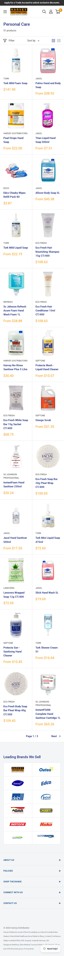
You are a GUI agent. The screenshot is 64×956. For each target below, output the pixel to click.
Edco (6, 188)
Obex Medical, (24, 945)
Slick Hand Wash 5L (46, 592)
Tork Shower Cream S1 (46, 649)
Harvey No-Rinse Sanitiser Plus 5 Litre (15, 367)
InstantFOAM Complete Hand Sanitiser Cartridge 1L (47, 713)
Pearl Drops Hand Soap (13, 140)
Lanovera (8, 588)
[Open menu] (5, 11)
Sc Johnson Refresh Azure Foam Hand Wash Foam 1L (14, 310)
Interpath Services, (38, 940)
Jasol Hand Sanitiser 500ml (15, 539)
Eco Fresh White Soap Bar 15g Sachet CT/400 (15, 424)
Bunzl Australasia (31, 932)
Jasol (38, 78)
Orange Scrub (43, 420)
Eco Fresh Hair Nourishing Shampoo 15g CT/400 (47, 251)
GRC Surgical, (26, 940)
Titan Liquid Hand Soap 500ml (45, 140)
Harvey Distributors (15, 133)
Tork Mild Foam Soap (15, 83)
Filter (12, 40)
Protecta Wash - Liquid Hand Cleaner (46, 367)
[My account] (51, 12)
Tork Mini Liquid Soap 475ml (47, 539)
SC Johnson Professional (11, 476)
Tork (6, 78)
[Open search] (44, 12)
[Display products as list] (59, 40)
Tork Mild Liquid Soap (15, 247)
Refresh (8, 302)
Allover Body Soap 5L (47, 192)
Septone (40, 360)
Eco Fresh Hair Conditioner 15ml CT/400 (45, 310)
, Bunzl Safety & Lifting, (35, 936)
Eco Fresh (41, 243)
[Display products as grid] (53, 40)
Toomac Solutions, (37, 945)
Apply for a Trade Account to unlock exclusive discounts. (32, 2)
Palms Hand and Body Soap (48, 85)
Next (54, 736)
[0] (58, 12)
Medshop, (15, 945)
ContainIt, (48, 936)
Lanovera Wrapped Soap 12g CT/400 (13, 594)
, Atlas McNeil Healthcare (18, 936)
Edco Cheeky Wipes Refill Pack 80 (14, 194)
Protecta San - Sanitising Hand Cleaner (12, 651)
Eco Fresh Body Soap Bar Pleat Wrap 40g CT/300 (15, 710)
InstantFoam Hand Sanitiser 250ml (13, 484)
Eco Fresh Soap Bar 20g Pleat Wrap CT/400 (46, 483)
